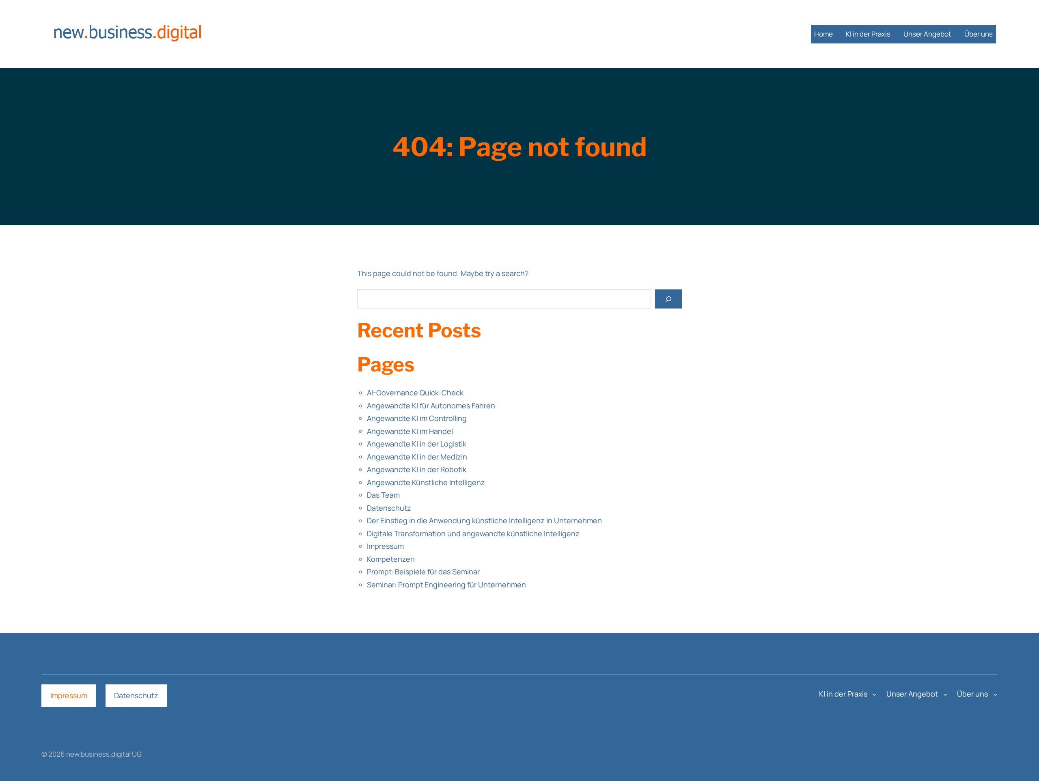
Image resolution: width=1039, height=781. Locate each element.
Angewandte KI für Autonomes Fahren (431, 405)
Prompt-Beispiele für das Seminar (423, 571)
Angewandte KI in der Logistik (416, 444)
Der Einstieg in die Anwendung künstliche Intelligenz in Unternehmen (484, 520)
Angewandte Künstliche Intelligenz (426, 482)
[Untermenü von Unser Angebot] (945, 694)
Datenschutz (389, 508)
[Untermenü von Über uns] (995, 694)
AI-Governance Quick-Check (415, 392)
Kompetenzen (391, 559)
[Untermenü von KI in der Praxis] (874, 694)
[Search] (668, 299)
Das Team (383, 495)
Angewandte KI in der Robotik (416, 469)
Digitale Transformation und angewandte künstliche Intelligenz (473, 533)
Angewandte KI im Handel (410, 431)
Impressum (385, 546)
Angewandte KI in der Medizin (417, 457)
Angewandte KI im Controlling (417, 418)
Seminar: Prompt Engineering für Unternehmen (446, 584)
